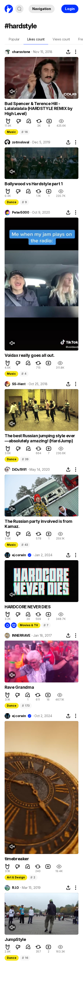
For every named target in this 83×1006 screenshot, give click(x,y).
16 (24, 132)
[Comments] (29, 121)
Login (70, 9)
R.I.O (15, 887)
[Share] (68, 52)
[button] (8, 121)
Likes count (35, 39)
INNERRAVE (21, 635)
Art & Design (16, 877)
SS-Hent (18, 384)
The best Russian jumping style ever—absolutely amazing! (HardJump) (40, 438)
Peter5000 (20, 212)
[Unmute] (12, 91)
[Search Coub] (19, 9)
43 (24, 545)
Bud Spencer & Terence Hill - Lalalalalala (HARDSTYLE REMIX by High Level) (38, 108)
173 (26, 706)
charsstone (21, 51)
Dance (11, 202)
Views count (61, 39)
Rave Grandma (19, 687)
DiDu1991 (19, 469)
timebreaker (17, 858)
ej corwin (19, 555)
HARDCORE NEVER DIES (27, 606)
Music (11, 132)
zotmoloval (20, 142)
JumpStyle (15, 939)
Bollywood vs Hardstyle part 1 (33, 183)
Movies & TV (29, 625)
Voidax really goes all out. (29, 355)
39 (25, 459)
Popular (14, 39)
